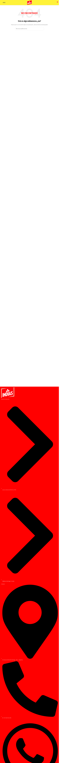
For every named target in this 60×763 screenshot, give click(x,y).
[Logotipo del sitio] (29, 2)
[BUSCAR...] (42, 28)
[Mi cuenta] (54, 2)
